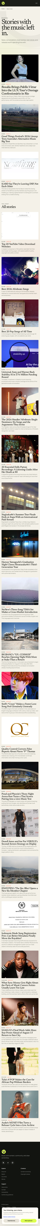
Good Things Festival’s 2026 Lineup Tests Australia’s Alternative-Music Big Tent (20, 139)
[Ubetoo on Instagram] (12, 1163)
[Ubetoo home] (17, 3)
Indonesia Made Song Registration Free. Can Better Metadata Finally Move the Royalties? (19, 936)
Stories (3, 1179)
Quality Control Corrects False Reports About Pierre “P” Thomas (18, 750)
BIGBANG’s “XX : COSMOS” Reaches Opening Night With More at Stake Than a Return (19, 657)
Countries (4, 1176)
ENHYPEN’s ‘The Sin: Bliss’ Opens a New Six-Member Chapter (20, 889)
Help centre (5, 1187)
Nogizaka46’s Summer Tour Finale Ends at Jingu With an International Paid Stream (19, 517)
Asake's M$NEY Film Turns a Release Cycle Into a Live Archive (18, 1124)
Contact (4, 1189)
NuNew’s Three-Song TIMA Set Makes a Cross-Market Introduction (20, 611)
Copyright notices (25, 1174)
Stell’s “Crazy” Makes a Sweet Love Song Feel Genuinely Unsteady (19, 705)
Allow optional (28, 1220)
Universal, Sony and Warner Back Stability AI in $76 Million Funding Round (19, 374)
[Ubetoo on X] (3, 1163)
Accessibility (5, 1192)
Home (3, 8)
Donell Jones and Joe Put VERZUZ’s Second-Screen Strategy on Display (20, 842)
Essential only (11, 1220)
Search (3, 1174)
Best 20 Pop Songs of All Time (17, 332)
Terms (3, 1207)
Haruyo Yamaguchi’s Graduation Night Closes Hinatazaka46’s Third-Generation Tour (19, 564)
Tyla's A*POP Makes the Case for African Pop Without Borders (18, 1081)
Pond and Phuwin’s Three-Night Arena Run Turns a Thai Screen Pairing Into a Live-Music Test (18, 796)
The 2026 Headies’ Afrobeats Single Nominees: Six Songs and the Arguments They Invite (19, 422)
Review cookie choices (9, 1217)
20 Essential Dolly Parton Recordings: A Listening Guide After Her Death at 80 (20, 469)
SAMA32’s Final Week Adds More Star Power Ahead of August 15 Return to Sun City (19, 1033)
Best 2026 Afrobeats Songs (15, 289)
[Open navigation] (36, 3)
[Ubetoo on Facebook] (8, 1163)
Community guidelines (7, 1194)
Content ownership (26, 1171)
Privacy (8, 1207)
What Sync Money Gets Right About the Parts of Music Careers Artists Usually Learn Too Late (20, 985)
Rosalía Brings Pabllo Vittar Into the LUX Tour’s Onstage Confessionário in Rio (20, 90)
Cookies (14, 1207)
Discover (4, 1171)
